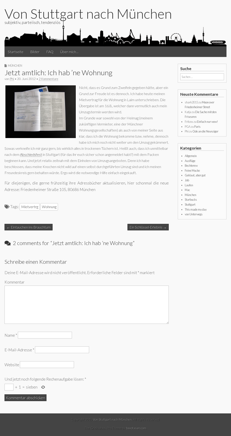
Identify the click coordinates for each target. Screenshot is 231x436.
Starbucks (191, 199)
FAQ (49, 52)
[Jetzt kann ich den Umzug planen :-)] (41, 137)
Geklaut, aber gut (195, 175)
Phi (12, 79)
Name (11, 335)
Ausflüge (190, 161)
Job (187, 180)
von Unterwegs (194, 214)
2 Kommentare (48, 79)
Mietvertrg (29, 206)
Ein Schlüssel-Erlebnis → (148, 227)
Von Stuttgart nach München (88, 13)
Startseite (15, 52)
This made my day (196, 209)
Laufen (189, 185)
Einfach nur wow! (207, 121)
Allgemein (191, 156)
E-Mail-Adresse (19, 349)
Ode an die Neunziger (205, 131)
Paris (197, 126)
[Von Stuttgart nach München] (115, 30)
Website (12, 364)
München (15, 65)
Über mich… (69, 52)
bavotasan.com (136, 428)
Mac (187, 190)
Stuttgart (190, 204)
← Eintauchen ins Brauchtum (29, 227)
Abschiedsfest (31, 154)
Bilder (34, 52)
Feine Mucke (192, 170)
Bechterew (191, 165)
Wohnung (49, 206)
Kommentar (15, 282)
